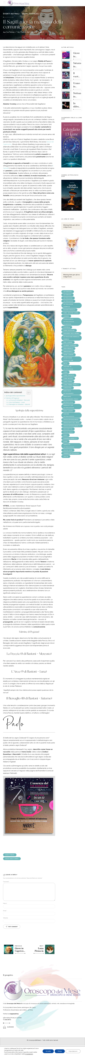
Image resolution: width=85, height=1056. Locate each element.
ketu (65, 363)
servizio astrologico (69, 446)
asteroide (68, 291)
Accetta (48, 1051)
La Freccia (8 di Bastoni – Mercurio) (19, 400)
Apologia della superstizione (15, 395)
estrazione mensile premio (71, 338)
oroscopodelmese (71, 419)
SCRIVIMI (10, 1027)
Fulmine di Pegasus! (12, 398)
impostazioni (29, 1054)
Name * (5, 903)
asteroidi (67, 294)
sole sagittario (12, 858)
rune (65, 441)
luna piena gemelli (71, 384)
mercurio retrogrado (69, 392)
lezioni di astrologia (68, 368)
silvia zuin (68, 450)
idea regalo (68, 348)
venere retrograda (71, 453)
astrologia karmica (68, 305)
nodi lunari (68, 410)
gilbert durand (70, 345)
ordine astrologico (69, 415)
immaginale (68, 351)
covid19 (67, 327)
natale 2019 (68, 402)
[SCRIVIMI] (4, 1027)
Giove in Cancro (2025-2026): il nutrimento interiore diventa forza (77, 55)
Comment (6, 881)
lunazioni (68, 387)
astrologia (68, 301)
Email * (5, 910)
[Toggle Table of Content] (27, 393)
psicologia (68, 432)
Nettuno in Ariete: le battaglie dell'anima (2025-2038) (77, 95)
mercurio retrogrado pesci (71, 398)
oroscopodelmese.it (72, 425)
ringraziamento (70, 438)
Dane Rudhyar (69, 330)
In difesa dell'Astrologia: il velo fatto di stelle (77, 105)
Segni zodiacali (30, 14)
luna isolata (69, 375)
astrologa (68, 298)
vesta (66, 456)
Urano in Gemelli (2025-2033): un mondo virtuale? (77, 85)
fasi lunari (68, 342)
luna (65, 372)
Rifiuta (60, 1051)
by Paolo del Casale (27, 32)
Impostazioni (73, 1051)
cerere (66, 316)
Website (5, 918)
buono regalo (69, 309)
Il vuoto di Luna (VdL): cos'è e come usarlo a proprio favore (77, 75)
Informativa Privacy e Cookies (12, 1017)
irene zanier (68, 354)
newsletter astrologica (69, 406)
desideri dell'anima (71, 333)
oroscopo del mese (71, 422)
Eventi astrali (11, 14)
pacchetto (68, 429)
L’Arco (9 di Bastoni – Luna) (16, 402)
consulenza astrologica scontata (69, 322)
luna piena (68, 381)
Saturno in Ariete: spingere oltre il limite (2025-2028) (77, 65)
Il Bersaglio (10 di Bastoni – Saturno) (19, 404)
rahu (65, 435)
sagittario (9, 854)
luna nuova (68, 378)
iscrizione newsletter (68, 359)
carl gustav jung (71, 313)
